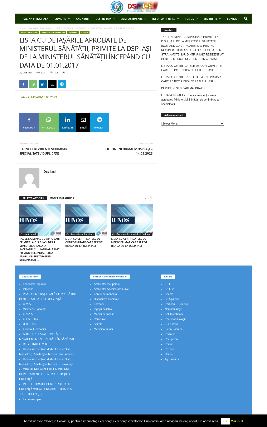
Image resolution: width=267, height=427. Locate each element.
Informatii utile (163, 19)
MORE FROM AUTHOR (62, 198)
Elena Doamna (174, 329)
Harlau (169, 354)
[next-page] (151, 198)
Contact (233, 19)
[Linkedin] (43, 84)
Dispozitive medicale (106, 299)
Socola (169, 294)
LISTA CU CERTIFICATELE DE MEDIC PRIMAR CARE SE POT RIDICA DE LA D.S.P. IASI (129, 242)
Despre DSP (103, 19)
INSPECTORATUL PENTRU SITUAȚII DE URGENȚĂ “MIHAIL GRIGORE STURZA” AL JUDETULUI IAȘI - (46, 389)
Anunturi (82, 19)
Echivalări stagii (28, 234)
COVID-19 (60, 19)
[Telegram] (62, 84)
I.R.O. (168, 284)
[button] (245, 19)
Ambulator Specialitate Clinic (111, 289)
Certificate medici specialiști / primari (131, 234)
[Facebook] (23, 84)
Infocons (28, 289)
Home (22, 28)
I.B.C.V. (169, 289)
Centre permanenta (105, 294)
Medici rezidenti (29, 32)
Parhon (169, 344)
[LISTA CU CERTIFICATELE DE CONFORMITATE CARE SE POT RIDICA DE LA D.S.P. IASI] (86, 220)
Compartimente (132, 19)
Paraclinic (100, 319)
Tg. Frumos (172, 359)
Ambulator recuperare (107, 284)
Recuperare (172, 339)
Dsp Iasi (27, 72)
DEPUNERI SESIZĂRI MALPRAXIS (183, 88)
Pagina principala (35, 19)
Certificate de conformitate (80, 234)
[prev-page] (146, 198)
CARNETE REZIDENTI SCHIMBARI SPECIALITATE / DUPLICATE (43, 151)
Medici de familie (104, 314)
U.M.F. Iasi (29, 324)
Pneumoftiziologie (175, 319)
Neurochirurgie (173, 309)
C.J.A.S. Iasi (31, 319)
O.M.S (27, 304)
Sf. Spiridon (172, 299)
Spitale (98, 324)
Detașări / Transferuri (40, 28)
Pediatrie (170, 334)
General (73, 32)
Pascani (170, 349)
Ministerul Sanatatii (34, 309)
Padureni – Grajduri (176, 304)
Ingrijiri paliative (103, 309)
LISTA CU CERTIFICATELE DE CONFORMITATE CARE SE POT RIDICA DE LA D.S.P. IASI (83, 242)
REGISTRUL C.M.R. (35, 344)
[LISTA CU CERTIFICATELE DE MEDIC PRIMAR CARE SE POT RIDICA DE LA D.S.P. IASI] (132, 220)
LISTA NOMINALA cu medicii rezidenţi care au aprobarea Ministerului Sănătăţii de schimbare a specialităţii (190, 100)
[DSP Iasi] (133, 7)
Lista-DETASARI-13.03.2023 (38, 97)
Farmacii (99, 304)
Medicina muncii (103, 329)
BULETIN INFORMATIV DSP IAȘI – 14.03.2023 (128, 151)
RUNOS (189, 19)
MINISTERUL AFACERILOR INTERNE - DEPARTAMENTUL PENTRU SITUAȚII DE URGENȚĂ (45, 374)
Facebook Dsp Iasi (34, 284)
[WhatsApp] (33, 84)
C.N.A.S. (28, 314)
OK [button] (225, 421)
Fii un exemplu (32, 399)
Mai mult (237, 421)
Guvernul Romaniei (34, 329)
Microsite (210, 19)
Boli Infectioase (174, 314)
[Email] (52, 84)
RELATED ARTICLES (33, 198)
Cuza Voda (171, 324)
